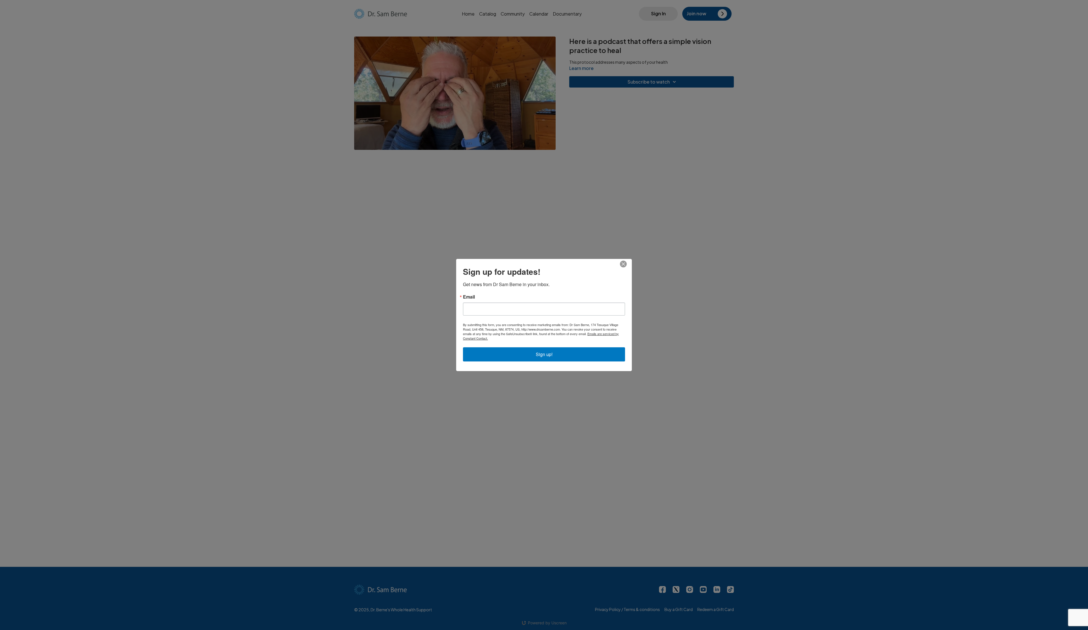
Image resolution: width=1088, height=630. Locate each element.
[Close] (626, 264)
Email (469, 297)
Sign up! (544, 354)
